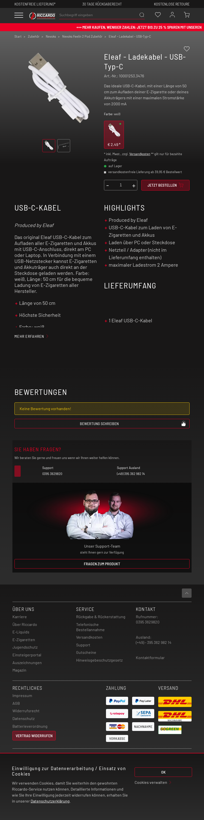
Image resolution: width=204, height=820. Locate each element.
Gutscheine (86, 652)
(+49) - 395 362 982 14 (153, 642)
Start (18, 36)
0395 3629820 (147, 621)
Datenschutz (23, 718)
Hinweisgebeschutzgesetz (99, 660)
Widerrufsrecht (26, 710)
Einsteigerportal (26, 654)
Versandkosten (139, 154)
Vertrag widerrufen (34, 735)
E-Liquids (20, 631)
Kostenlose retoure (172, 3)
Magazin (19, 670)
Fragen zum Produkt (102, 563)
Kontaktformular (150, 657)
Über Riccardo (24, 624)
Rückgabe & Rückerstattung (100, 616)
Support (83, 644)
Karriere (19, 616)
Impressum (22, 695)
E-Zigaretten (23, 639)
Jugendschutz (25, 647)
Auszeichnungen (27, 662)
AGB (16, 703)
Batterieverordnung (30, 726)
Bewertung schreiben (99, 423)
